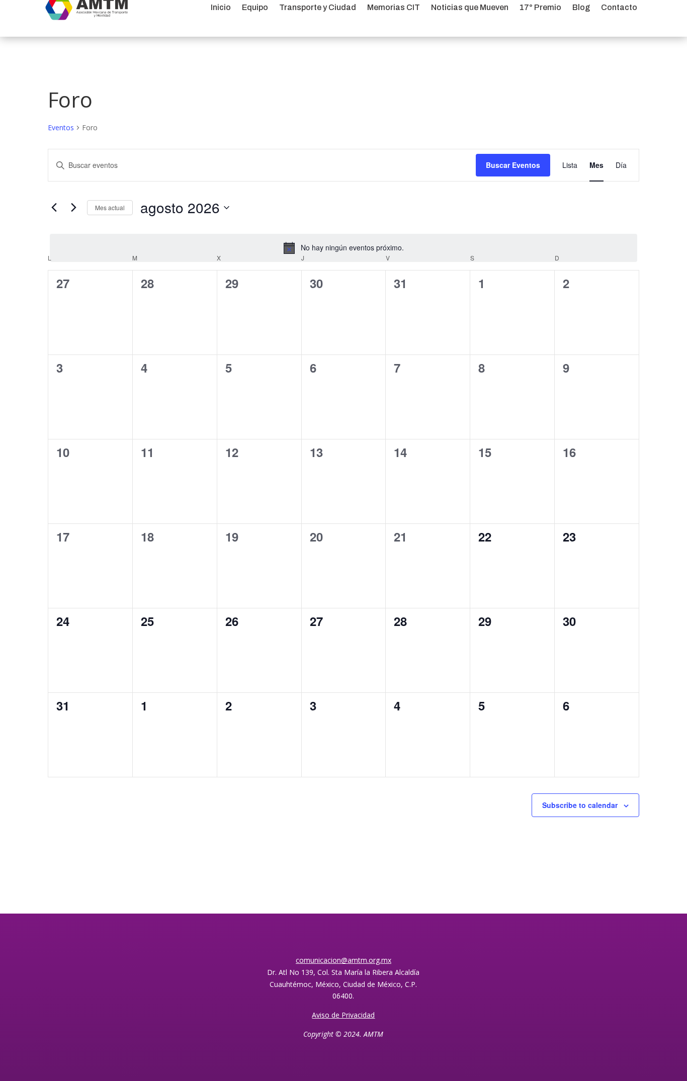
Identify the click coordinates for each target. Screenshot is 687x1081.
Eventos (61, 127)
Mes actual (110, 207)
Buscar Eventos (513, 165)
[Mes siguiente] (73, 208)
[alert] (343, 248)
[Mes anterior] (54, 208)
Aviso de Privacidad (343, 1015)
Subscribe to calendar (580, 805)
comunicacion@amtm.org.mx (343, 960)
